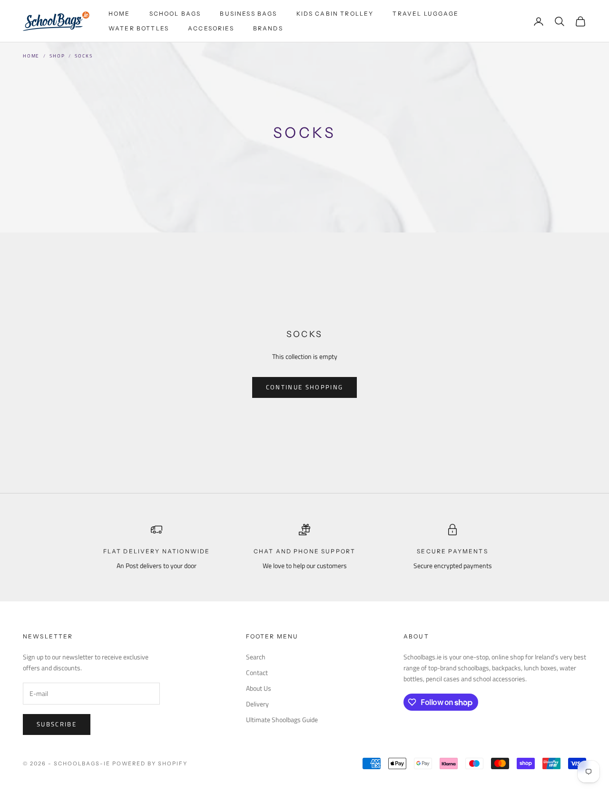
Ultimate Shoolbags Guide (282, 719)
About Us (258, 688)
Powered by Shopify (150, 763)
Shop (57, 55)
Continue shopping (305, 387)
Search (255, 657)
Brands (268, 28)
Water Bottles (138, 28)
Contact (257, 672)
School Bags (175, 13)
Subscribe (57, 724)
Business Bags (248, 13)
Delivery (257, 704)
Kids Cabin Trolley (335, 13)
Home (119, 13)
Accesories (211, 28)
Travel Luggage (426, 13)
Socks (83, 55)
